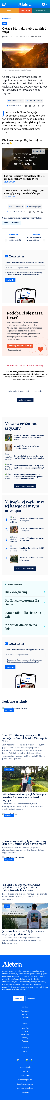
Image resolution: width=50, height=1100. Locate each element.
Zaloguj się (38, 391)
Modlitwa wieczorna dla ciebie (22, 602)
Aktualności (25, 1011)
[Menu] (9, 4)
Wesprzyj (24, 10)
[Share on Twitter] (34, 106)
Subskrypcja (25, 1034)
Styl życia (25, 1014)
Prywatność (25, 1092)
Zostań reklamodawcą (25, 1084)
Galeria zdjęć (38, 151)
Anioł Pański (9, 710)
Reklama (25, 1041)
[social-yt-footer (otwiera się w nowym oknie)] (18, 1060)
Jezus (7, 906)
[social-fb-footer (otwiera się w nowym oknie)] (23, 1060)
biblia (6, 223)
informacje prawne (25, 1080)
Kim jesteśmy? (25, 1076)
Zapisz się (10, 280)
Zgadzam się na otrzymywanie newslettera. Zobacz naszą (24, 274)
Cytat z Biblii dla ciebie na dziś (23, 614)
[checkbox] (5, 273)
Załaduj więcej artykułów (25, 486)
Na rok (25, 1051)
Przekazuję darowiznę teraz (19, 346)
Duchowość (6, 18)
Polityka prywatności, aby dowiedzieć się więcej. (23, 275)
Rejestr (9, 10)
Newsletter (25, 1028)
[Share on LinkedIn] (30, 106)
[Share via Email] (38, 106)
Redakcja (23, 36)
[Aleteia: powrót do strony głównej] (25, 4)
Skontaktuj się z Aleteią (25, 1088)
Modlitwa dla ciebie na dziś (21, 627)
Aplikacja (25, 1031)
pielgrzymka (9, 859)
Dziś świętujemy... (17, 592)
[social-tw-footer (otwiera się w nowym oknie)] (27, 1060)
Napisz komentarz (25, 400)
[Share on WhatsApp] (43, 106)
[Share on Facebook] (26, 106)
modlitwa (15, 223)
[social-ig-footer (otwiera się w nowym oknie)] (32, 1060)
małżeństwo (9, 769)
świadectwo (9, 816)
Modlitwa (39, 10)
